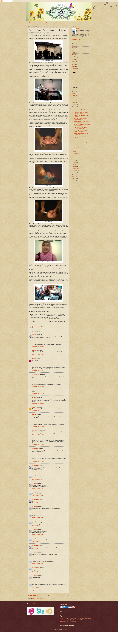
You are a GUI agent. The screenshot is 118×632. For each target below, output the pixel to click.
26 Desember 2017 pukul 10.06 (38, 346)
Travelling (74, 68)
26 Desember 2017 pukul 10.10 (38, 354)
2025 (74, 91)
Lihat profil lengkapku (76, 39)
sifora (33, 382)
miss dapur (34, 350)
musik (74, 621)
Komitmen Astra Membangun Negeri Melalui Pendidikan (81, 131)
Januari (76, 170)
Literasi (85, 618)
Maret (75, 166)
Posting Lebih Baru (33, 595)
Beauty (33, 327)
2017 (74, 106)
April (75, 164)
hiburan (71, 621)
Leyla (33, 390)
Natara (33, 422)
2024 (74, 93)
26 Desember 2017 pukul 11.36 (38, 362)
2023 (74, 95)
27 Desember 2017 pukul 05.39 (38, 403)
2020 (74, 100)
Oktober (76, 153)
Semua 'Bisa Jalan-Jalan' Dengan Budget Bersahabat (80, 119)
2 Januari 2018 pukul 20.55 (37, 479)
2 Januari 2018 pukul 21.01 (37, 509)
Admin (33, 358)
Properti (73, 64)
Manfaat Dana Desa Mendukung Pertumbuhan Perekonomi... (80, 143)
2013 (74, 178)
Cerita (67, 618)
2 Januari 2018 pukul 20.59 (37, 495)
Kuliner (73, 59)
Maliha (33, 365)
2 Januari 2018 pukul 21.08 (37, 571)
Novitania (34, 438)
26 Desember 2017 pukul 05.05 (38, 338)
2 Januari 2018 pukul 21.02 (37, 525)
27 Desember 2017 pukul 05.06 (38, 393)
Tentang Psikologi (85, 619)
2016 (74, 172)
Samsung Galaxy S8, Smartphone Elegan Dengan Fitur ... (81, 148)
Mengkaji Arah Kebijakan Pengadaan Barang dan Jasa (81, 140)
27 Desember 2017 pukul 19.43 (38, 452)
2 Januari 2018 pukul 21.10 (37, 587)
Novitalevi (34, 407)
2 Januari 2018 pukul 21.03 (37, 534)
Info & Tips (74, 57)
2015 (74, 174)
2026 (74, 89)
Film (73, 52)
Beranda (31, 23)
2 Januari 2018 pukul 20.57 (37, 488)
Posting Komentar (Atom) (37, 598)
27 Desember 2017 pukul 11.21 (38, 426)
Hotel (73, 56)
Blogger (66, 629)
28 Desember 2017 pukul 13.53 (38, 461)
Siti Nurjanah (35, 465)
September (76, 155)
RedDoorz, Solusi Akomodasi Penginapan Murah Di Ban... (80, 110)
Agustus (76, 157)
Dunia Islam (74, 49)
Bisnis (61, 618)
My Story (48, 23)
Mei (75, 162)
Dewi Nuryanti (35, 448)
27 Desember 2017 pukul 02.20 (38, 386)
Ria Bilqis (34, 397)
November (76, 151)
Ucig (33, 456)
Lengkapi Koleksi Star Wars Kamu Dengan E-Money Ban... (81, 128)
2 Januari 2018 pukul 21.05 (37, 548)
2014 (74, 176)
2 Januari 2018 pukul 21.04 (37, 541)
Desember (76, 108)
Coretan (75, 618)
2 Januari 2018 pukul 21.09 (37, 579)
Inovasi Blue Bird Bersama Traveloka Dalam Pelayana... (81, 122)
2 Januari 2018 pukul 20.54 (37, 471)
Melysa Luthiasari (36, 430)
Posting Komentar (34, 590)
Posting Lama (65, 595)
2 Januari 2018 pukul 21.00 (37, 502)
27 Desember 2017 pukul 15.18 (38, 434)
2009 (74, 180)
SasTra (73, 619)
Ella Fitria (34, 334)
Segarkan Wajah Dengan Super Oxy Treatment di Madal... (81, 113)
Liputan (73, 63)
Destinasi (74, 47)
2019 (74, 102)
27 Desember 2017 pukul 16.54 (38, 444)
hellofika (34, 414)
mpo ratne (34, 342)
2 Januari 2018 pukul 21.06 (37, 555)
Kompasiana (40, 23)
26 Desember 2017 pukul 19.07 (38, 378)
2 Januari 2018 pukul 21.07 (37, 563)
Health (73, 54)
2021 (74, 99)
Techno (73, 66)
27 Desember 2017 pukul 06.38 (38, 410)
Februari (76, 168)
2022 (74, 97)
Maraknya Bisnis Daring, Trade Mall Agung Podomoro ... (81, 134)
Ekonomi (73, 50)
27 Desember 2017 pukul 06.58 (38, 419)
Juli (75, 158)
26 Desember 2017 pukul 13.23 (38, 370)
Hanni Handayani (35, 374)
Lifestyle (73, 61)
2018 (74, 104)
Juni (75, 160)
